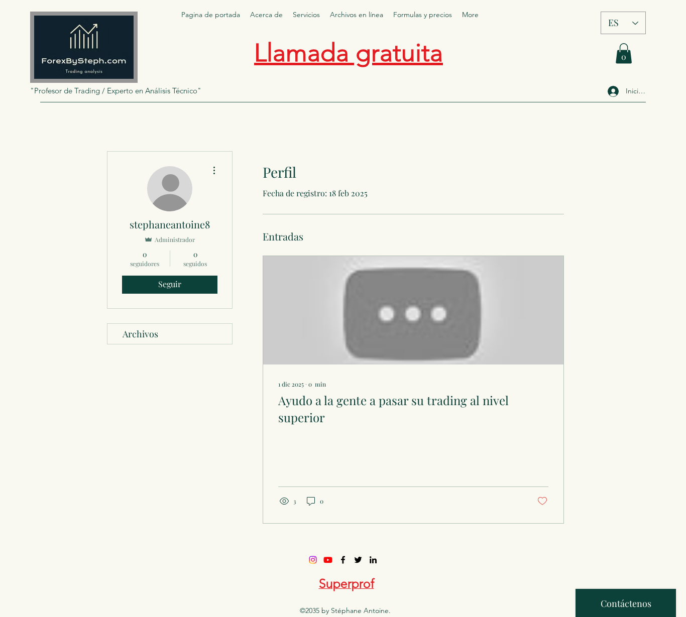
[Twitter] (358, 560)
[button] (623, 53)
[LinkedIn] (373, 560)
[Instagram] (313, 560)
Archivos (140, 334)
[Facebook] (343, 560)
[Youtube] (328, 560)
